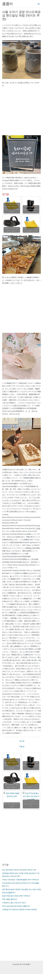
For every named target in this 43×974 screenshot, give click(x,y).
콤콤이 (7, 4)
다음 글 (21, 746)
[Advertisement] (21, 111)
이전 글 (21, 741)
